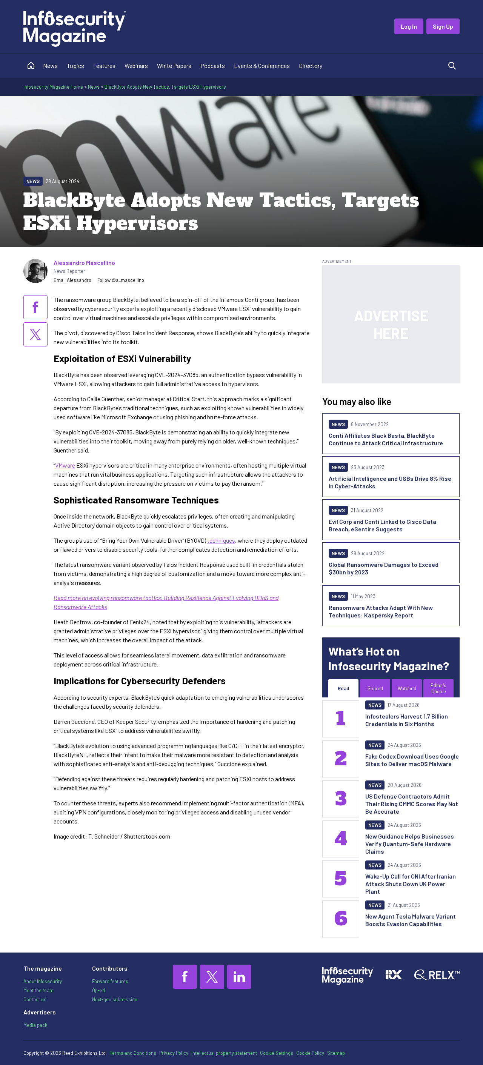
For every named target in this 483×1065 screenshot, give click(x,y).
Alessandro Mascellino (84, 262)
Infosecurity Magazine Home (53, 87)
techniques (221, 540)
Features (104, 65)
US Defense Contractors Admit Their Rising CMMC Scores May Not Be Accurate (411, 804)
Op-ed (98, 990)
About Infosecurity (42, 981)
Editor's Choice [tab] (438, 688)
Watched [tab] (407, 688)
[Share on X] (35, 334)
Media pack (35, 1025)
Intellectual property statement (224, 1053)
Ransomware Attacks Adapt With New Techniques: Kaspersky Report (381, 611)
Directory (310, 65)
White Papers (174, 65)
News (50, 65)
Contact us (34, 999)
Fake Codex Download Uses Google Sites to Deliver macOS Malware (412, 760)
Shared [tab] (375, 688)
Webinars (136, 65)
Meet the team (38, 990)
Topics (75, 65)
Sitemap (336, 1053)
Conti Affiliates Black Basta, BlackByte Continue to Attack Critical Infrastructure (386, 439)
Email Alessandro (72, 280)
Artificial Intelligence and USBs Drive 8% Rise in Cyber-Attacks (390, 482)
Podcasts (212, 65)
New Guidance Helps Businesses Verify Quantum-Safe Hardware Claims (409, 844)
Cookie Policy (310, 1053)
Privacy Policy (173, 1053)
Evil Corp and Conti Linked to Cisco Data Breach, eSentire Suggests (382, 525)
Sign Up (443, 26)
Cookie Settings (276, 1053)
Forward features (110, 981)
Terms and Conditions (133, 1053)
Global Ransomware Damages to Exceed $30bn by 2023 (383, 568)
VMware (65, 465)
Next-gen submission (114, 999)
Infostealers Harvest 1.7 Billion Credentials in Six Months (406, 720)
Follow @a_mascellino (120, 280)
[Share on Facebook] (35, 307)
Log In (409, 26)
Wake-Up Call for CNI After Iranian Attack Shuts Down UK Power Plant (410, 884)
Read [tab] (343, 688)
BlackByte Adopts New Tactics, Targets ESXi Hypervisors (165, 87)
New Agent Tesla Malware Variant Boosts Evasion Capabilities (410, 920)
